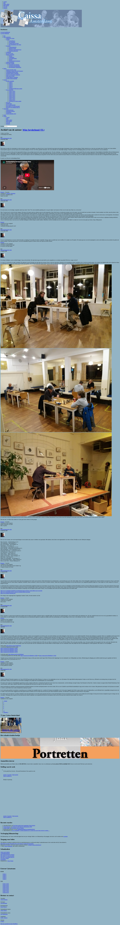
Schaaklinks (8, 112)
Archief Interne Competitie (12, 77)
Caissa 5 (11, 87)
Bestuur (10, 56)
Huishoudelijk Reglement (14, 61)
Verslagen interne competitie (12, 73)
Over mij (5, 6)
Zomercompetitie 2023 (11, 113)
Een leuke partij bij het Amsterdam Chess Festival (24, 825)
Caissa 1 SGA (12, 91)
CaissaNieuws (12, 40)
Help (4, 3)
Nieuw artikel (6, 4)
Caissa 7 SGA (12, 98)
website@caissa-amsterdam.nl (34, 844)
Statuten (10, 59)
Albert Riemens (4, 899)
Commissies (11, 57)
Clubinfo (8, 193)
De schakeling (12, 42)
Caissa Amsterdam (8, 846)
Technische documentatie (14, 66)
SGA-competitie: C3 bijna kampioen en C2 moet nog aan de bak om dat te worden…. (31, 830)
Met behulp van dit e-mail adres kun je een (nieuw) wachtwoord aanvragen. (17, 843)
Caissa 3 (11, 84)
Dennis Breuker (6, 826)
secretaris (65, 836)
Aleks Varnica (4, 910)
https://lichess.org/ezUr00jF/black (13, 645)
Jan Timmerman (4, 914)
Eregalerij (8, 45)
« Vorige (5, 701)
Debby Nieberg (4, 917)
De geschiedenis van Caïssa (15, 44)
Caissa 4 (11, 86)
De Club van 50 (9, 53)
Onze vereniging (7, 37)
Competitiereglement (5, 853)
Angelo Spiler (6, 828)
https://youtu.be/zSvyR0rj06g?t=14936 (9, 648)
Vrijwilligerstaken (13, 58)
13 (3, 711)
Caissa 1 (11, 82)
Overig (4, 116)
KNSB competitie (10, 81)
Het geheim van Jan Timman (17, 828)
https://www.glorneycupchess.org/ (8, 593)
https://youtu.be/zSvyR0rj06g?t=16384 (29, 655)
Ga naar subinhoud (5, 33)
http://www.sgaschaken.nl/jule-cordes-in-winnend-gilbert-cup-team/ (15, 592)
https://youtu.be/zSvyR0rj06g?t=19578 (9, 652)
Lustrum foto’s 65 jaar (14, 43)
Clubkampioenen (12, 47)
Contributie (8, 52)
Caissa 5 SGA (12, 96)
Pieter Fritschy (4, 906)
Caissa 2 (11, 83)
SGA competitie (9, 89)
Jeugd (4, 115)
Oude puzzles (15, 774)
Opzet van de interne (5, 852)
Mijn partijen (6, 5)
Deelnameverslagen (10, 111)
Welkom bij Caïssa (10, 38)
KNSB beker (9, 103)
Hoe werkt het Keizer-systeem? (7, 854)
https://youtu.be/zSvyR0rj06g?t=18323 (9, 650)
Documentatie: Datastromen (15, 67)
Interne (4, 68)
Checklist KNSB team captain (15, 88)
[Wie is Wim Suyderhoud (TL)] (3, 145)
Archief (7, 39)
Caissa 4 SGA (12, 94)
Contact (5, 1)
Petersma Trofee (12, 48)
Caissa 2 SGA (12, 92)
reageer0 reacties (7, 774)
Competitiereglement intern (12, 72)
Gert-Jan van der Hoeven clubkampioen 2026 (22, 826)
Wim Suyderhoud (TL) (33, 130)
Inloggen (5, 8)
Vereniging (12, 193)
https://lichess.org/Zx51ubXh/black (16, 654)
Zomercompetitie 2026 (11, 69)
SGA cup (8, 102)
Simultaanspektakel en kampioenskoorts (26, 829)
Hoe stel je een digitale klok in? (13, 107)
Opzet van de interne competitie (13, 74)
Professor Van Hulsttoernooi (15, 49)
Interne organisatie (10, 54)
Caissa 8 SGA (12, 100)
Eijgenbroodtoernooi (13, 51)
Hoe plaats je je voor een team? (13, 106)
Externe (5, 79)
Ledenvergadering (10, 62)
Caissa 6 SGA (12, 97)
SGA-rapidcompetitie (10, 105)
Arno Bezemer (4, 903)
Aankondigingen (9, 110)
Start (4, 35)
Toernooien (5, 108)
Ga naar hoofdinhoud (5, 32)
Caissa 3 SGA (12, 93)
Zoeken (2, 126)
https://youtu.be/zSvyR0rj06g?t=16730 (9, 649)
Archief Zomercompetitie (11, 78)
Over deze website (10, 63)
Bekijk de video (11, 730)
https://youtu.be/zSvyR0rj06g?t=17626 (47, 655)
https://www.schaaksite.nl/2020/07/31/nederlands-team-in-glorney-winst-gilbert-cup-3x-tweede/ (21, 590)
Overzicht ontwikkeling (14, 64)
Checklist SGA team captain (15, 101)
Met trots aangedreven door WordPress (9, 923)
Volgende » (5, 712)
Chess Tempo (10, 860)
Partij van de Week (10, 76)
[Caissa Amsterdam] (41, 26)
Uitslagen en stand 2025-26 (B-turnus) (14, 71)
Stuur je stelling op (7, 776)
